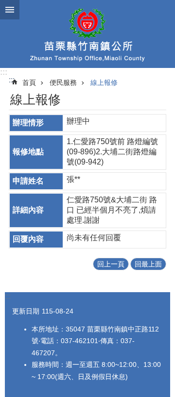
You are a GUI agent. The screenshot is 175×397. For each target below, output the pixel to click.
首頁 (29, 82)
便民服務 (63, 82)
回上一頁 (110, 264)
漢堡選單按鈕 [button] (9, 9)
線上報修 (104, 82)
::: (3, 72)
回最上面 (148, 264)
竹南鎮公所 (87, 34)
